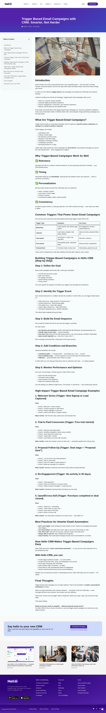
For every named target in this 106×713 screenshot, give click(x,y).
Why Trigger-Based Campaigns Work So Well (15, 53)
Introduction (7, 45)
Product (26, 4)
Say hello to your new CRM (12, 83)
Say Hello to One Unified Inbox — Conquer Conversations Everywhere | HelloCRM (20, 664)
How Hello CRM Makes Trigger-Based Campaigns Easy (15, 77)
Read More (10, 667)
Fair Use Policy (55, 709)
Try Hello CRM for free (42, 608)
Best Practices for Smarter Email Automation (13, 72)
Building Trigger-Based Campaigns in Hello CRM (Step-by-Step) (16, 62)
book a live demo (56, 608)
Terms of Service (44, 709)
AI (40, 4)
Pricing (65, 4)
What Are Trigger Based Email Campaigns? (12, 49)
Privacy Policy (33, 709)
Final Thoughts (8, 80)
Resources (57, 4)
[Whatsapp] (96, 708)
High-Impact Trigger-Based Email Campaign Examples (13, 67)
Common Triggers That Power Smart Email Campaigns (16, 58)
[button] (29, 39)
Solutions (47, 4)
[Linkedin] (93, 708)
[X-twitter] (99, 708)
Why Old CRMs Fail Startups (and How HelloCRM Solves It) (83, 664)
